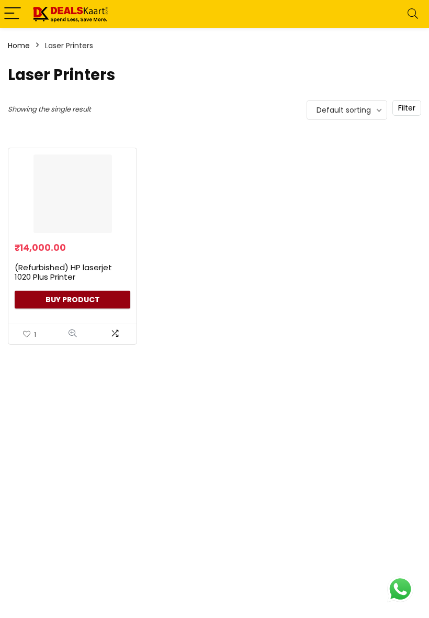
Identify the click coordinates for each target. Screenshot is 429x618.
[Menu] (12, 14)
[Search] (412, 14)
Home (19, 45)
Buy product (73, 299)
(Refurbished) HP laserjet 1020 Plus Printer (63, 272)
